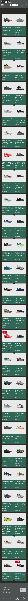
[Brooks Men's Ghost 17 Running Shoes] (8, 456)
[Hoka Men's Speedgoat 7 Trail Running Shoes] (8, 250)
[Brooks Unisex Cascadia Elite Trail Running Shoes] (8, 204)
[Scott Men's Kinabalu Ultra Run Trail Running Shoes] (20, 181)
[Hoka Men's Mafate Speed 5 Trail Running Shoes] (20, 364)
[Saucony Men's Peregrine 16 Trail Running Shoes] (8, 272)
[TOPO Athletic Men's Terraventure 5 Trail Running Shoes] (8, 93)
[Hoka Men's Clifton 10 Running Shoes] (8, 478)
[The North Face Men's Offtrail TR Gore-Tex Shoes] (20, 293)
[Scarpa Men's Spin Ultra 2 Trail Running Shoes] (20, 433)
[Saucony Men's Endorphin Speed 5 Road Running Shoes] (20, 250)
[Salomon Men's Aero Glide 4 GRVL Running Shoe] (8, 137)
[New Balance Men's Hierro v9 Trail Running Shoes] (8, 501)
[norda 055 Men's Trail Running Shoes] (8, 70)
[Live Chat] (9, 1)
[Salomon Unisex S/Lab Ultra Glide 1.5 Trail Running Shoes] (8, 341)
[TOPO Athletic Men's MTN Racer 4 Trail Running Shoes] (8, 433)
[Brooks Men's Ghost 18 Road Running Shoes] (20, 70)
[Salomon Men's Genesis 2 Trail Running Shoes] (8, 25)
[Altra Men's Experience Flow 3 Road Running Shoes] (8, 226)
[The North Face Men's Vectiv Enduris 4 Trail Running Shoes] (8, 524)
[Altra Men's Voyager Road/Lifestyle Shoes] (20, 25)
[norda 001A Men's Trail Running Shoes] (20, 272)
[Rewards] (6, 1)
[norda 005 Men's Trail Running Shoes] (20, 410)
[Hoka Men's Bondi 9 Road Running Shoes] (20, 478)
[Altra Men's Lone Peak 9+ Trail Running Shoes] (20, 341)
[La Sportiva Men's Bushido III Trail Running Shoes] (8, 570)
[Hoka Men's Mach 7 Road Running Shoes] (8, 115)
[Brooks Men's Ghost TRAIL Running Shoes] (8, 293)
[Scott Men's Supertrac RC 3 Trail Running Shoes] (20, 456)
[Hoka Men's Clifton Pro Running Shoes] (20, 48)
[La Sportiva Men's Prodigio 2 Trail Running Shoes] (8, 181)
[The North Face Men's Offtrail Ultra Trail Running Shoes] (20, 93)
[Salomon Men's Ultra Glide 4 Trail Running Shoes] (20, 137)
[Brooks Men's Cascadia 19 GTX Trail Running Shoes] (20, 317)
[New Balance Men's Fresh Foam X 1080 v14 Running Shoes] (8, 547)
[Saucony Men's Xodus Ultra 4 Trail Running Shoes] (20, 388)
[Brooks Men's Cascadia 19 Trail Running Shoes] (20, 204)
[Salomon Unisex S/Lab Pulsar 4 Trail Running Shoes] (8, 159)
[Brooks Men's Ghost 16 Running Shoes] (20, 570)
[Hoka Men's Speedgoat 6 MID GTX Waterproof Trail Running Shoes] (8, 317)
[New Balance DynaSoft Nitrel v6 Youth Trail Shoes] (20, 115)
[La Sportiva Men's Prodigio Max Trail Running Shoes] (20, 159)
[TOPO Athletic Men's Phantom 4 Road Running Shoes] (8, 388)
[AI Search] (2, 1)
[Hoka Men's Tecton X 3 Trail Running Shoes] (20, 547)
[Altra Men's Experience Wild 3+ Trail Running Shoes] (20, 226)
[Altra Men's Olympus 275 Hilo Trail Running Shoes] (8, 48)
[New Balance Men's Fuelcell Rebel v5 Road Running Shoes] (8, 364)
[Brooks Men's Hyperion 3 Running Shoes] (8, 410)
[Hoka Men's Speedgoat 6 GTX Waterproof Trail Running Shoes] (20, 524)
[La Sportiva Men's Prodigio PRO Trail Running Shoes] (20, 501)
